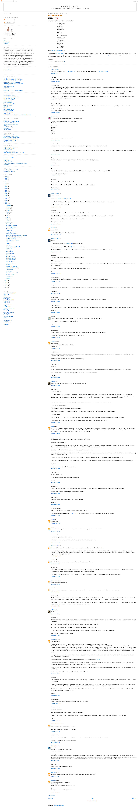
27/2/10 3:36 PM (55, 742)
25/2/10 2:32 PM (55, 377)
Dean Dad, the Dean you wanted (11, 169)
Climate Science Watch (57, 50)
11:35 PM (63, 61)
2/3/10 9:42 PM (55, 776)
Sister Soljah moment (59, 53)
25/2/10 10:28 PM (55, 531)
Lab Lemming (7, 313)
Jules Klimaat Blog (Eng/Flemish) (11, 140)
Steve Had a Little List (11, 259)
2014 (6, 197)
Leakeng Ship (9, 230)
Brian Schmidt (7, 42)
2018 (6, 190)
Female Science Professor (9, 171)
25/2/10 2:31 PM (55, 360)
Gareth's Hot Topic (8, 149)
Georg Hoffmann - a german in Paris (11, 137)
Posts (6, 19)
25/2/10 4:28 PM (55, 468)
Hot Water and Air (10, 253)
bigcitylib (53, 227)
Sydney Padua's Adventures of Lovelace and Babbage (15, 163)
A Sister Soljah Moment (55, 15)
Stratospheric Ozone (8, 85)
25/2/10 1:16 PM (55, 301)
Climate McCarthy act (77, 55)
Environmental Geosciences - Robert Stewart (13, 79)
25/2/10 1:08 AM (55, 81)
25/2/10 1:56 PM (55, 312)
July (7, 213)
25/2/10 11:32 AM (56, 252)
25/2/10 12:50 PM (55, 293)
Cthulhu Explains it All (11, 258)
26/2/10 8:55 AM (55, 606)
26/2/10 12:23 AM (56, 556)
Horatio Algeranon (55, 193)
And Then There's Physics (9, 95)
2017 (6, 191)
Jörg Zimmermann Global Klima (11, 139)
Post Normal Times (8, 320)
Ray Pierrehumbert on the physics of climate (13, 80)
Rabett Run (70, 6)
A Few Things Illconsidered (10, 293)
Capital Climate (7, 297)
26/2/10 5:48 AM (55, 584)
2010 (6, 203)
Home (92, 798)
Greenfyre (6, 309)
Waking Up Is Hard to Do (11, 233)
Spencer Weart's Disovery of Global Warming (13, 83)
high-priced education (103, 71)
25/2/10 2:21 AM (55, 100)
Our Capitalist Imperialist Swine (11, 124)
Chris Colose (6, 298)
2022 (6, 183)
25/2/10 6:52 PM (55, 504)
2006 (6, 285)
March (8, 220)
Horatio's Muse (7, 310)
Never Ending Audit (8, 161)
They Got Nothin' (10, 228)
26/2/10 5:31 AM (55, 576)
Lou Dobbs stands (71, 71)
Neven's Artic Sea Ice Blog (9, 103)
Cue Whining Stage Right (11, 227)
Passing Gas (9, 271)
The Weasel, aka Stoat (8, 112)
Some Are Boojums (8, 323)
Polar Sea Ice (6, 87)
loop (72, 246)
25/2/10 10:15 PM (55, 523)
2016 (6, 193)
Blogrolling (8, 250)
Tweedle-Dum (70, 243)
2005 (6, 287)
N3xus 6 (5, 317)
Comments (7, 22)
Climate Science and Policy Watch (11, 121)
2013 (6, 198)
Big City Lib (6, 120)
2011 (6, 202)
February (8, 222)
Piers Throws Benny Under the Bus (14, 237)
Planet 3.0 (6, 125)
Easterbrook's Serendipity (9, 99)
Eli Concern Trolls (10, 274)
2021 (6, 185)
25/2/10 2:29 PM (55, 348)
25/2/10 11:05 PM (55, 542)
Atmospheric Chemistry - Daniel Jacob (12, 78)
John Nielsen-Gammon (9, 312)
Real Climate (6, 106)
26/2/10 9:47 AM (55, 695)
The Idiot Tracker (7, 129)
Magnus (53, 559)
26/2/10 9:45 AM (55, 674)
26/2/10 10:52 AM (56, 703)
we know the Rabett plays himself (63, 198)
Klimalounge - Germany (9, 141)
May (7, 217)
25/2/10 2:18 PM (55, 337)
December (8, 205)
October (8, 208)
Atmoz (5, 295)
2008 (6, 282)
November (8, 207)
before (69, 529)
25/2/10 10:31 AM (56, 207)
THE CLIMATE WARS (56, 724)
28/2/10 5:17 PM (55, 768)
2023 (6, 181)
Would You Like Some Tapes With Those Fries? (16, 235)
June (7, 215)
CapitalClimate (54, 69)
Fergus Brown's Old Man (9, 308)
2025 (6, 178)
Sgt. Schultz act (111, 55)
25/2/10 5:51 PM (55, 493)
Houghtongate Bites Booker (12, 232)
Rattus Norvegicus (55, 545)
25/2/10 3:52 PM (55, 422)
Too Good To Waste (10, 256)
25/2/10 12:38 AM (56, 73)
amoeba (53, 116)
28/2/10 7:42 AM (55, 760)
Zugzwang (8, 255)
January (8, 278)
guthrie (52, 426)
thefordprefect (54, 746)
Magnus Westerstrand (8, 316)
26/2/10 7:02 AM (55, 592)
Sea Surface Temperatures (9, 89)
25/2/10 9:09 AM (55, 176)
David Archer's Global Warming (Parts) (12, 82)
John (4, 40)
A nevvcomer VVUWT (9, 157)
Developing (8, 245)
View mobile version (92, 801)
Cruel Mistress (7, 301)
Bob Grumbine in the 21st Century (11, 98)
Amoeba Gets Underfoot (11, 266)
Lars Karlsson (54, 639)
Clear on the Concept (10, 263)
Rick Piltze (6, 321)
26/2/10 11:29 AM (56, 720)
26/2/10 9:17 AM (55, 614)
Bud (52, 588)
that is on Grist (75, 513)
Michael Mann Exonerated (12, 272)
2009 (6, 280)
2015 (6, 195)
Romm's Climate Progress (9, 126)
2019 (6, 188)
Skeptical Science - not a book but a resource (13, 90)
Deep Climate (7, 302)
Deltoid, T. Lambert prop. (9, 148)
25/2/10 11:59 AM (56, 273)
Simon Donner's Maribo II (9, 109)
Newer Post (50, 798)
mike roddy (53, 772)
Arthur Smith (6, 294)
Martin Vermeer (54, 580)
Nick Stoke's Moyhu (8, 105)
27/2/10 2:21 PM (55, 731)
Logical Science (7, 315)
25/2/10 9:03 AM (55, 165)
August (8, 212)
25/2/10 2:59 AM (55, 140)
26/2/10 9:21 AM (55, 635)
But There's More (10, 241)
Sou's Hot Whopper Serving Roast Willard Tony (14, 152)
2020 (6, 186)
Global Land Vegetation (9, 86)
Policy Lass (6, 319)
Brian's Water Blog (8, 69)
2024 (6, 180)
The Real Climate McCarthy (12, 268)
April (7, 219)
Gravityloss (53, 780)
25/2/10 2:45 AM (55, 112)
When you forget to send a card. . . (13, 246)
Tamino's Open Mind (8, 110)
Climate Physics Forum (9, 299)
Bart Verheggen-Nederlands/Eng (11, 136)
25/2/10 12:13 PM (55, 281)
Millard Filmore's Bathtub (9, 122)
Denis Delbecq (7, 306)
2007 (6, 284)
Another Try (8, 264)
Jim (52, 527)
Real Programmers (10, 261)
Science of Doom (7, 108)
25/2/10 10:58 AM (56, 234)
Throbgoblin (6, 164)
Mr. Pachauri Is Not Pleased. (12, 240)
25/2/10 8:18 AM (55, 154)
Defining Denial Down (11, 238)
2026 (6, 176)
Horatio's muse (7, 160)
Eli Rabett (6, 43)
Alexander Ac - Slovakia (9, 135)
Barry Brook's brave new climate (11, 147)
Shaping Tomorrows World (9, 151)
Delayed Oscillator (8, 304)
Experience (8, 243)
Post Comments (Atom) (59, 805)
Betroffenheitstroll (10, 269)
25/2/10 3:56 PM (55, 433)
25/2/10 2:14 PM (55, 326)
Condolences (9, 248)
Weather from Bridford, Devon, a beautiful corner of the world (17, 114)
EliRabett (53, 381)
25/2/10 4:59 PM (55, 482)
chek (52, 316)
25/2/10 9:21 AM (55, 190)
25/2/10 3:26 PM (55, 385)
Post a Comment (51, 795)
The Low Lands (9, 251)
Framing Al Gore (10, 223)
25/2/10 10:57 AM (56, 224)
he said (98, 659)
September (8, 210)
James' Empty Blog (8, 102)
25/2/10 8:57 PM (55, 515)
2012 (6, 200)
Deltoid (5, 305)
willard (52, 519)
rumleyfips (53, 341)
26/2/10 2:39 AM (55, 564)
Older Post (134, 798)
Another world (9, 276)
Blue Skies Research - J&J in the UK (12, 97)
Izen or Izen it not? (8, 101)
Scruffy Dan (6, 128)
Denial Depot (6, 159)
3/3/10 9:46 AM (55, 792)
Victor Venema (7, 113)
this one (102, 548)
